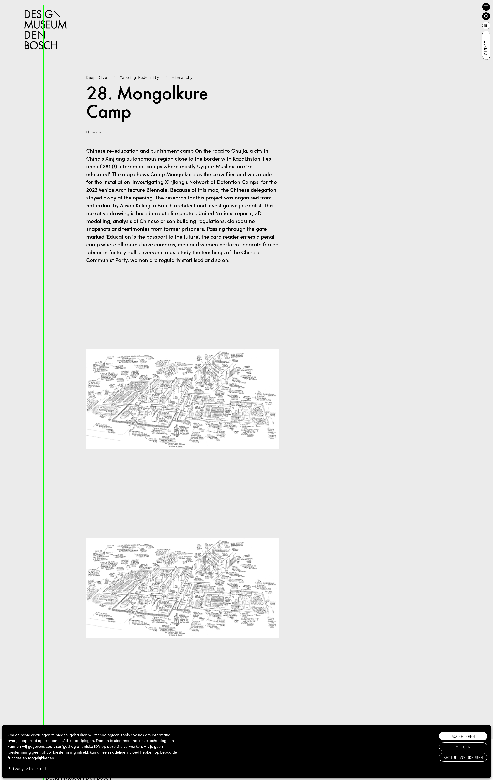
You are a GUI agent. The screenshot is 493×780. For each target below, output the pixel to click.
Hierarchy (182, 77)
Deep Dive (96, 77)
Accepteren (463, 736)
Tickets (485, 47)
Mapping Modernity (139, 77)
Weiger (463, 746)
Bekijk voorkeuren (463, 757)
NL (486, 25)
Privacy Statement (27, 768)
